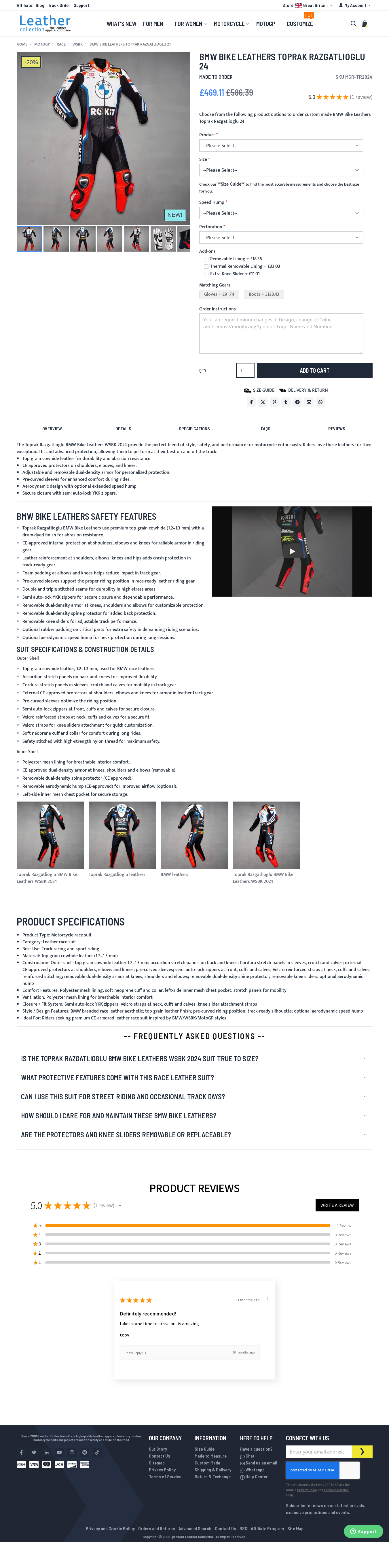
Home (22, 44)
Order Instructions (217, 309)
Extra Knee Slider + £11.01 (235, 274)
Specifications (194, 428)
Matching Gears (214, 285)
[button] (308, 5)
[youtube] (59, 1452)
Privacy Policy (162, 1469)
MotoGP (42, 44)
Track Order (59, 5)
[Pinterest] (274, 402)
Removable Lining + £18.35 (236, 259)
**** (231, 184)
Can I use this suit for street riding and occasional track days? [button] (123, 1096)
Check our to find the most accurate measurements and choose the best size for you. (279, 188)
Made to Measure (211, 1455)
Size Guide (205, 1448)
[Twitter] (262, 402)
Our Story (158, 1448)
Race (61, 44)
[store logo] (45, 23)
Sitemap (157, 1462)
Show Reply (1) (135, 1353)
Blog (40, 5)
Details (123, 428)
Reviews (336, 428)
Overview (52, 428)
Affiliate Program (267, 1528)
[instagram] (72, 1452)
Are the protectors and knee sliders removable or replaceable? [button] (126, 1134)
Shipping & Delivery (213, 1469)
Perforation (210, 227)
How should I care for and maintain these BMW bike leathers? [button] (118, 1115)
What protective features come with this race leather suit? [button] (117, 1077)
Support (81, 5)
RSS (243, 1528)
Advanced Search (195, 1528)
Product (207, 135)
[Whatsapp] (320, 402)
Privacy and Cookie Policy (110, 1528)
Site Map (295, 1528)
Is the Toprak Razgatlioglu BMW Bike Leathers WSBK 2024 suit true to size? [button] (139, 1058)
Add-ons (207, 251)
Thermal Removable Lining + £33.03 (245, 266)
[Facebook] (251, 402)
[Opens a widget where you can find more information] (363, 1532)
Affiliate (24, 5)
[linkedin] (46, 1452)
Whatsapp (255, 1469)
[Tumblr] (286, 402)
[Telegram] (297, 402)
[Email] (309, 402)
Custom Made (207, 1462)
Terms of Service (165, 1476)
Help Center (256, 1476)
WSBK (78, 44)
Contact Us (159, 1455)
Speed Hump (211, 202)
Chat (250, 1455)
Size (203, 159)
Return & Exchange (213, 1476)
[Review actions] (267, 1298)
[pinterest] (84, 1452)
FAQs (265, 428)
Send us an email (261, 1462)
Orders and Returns (156, 1528)
